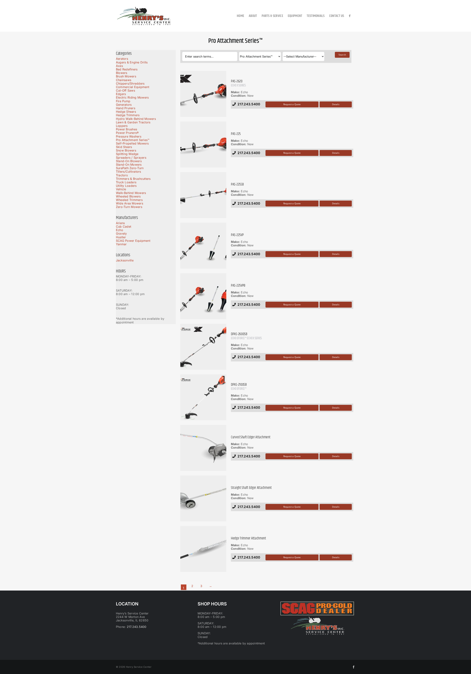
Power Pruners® (127, 133)
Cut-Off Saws (125, 90)
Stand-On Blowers (129, 161)
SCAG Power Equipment (133, 241)
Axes (119, 66)
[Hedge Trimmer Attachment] (203, 549)
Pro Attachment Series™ (132, 140)
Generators (124, 104)
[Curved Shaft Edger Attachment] (203, 448)
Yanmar (121, 244)
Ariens (120, 223)
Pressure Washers (128, 136)
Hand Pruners (125, 108)
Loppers (122, 126)
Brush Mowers (126, 76)
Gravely (121, 233)
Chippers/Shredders (130, 83)
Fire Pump (123, 101)
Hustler (121, 237)
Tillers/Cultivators (128, 171)
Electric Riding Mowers (132, 97)
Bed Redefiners (126, 69)
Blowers (121, 73)
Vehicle (121, 189)
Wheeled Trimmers (129, 200)
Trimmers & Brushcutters (133, 179)
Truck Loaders (126, 182)
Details (335, 104)
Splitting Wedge (127, 154)
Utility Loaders (126, 186)
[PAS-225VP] (203, 246)
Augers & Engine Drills (132, 62)
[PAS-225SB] (203, 195)
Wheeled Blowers (128, 196)
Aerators (122, 58)
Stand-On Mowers (129, 164)
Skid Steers (124, 147)
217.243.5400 (136, 627)
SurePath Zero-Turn (130, 168)
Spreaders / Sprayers (131, 157)
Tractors (122, 175)
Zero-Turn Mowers (129, 207)
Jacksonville (125, 260)
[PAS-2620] (203, 94)
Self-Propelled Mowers (132, 143)
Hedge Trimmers (127, 115)
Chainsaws (123, 80)
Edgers (121, 94)
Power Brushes (126, 129)
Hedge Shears (126, 111)
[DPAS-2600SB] (203, 347)
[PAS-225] (203, 144)
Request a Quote (292, 104)
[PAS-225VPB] (203, 296)
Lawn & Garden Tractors (133, 122)
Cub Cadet (123, 226)
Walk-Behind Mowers (131, 193)
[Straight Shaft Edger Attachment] (203, 498)
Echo (119, 230)
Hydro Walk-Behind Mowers (136, 119)
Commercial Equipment (132, 87)
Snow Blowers (126, 150)
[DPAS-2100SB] (203, 397)
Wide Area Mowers (129, 203)
